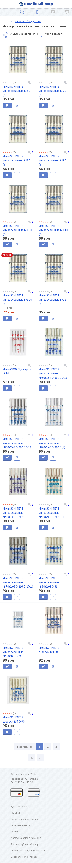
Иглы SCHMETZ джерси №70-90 (14, 719)
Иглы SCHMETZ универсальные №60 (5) (16, 91)
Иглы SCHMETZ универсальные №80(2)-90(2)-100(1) (17, 443)
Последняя (25, 746)
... (40, 758)
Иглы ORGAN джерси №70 (17, 371)
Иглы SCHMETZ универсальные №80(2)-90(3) (49, 582)
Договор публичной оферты (26, 844)
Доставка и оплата (21, 806)
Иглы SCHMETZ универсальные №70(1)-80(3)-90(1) (52, 443)
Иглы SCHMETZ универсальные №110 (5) (53, 230)
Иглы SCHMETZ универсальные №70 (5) (52, 91)
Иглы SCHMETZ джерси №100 (49, 650)
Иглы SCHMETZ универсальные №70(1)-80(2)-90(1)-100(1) (18, 582)
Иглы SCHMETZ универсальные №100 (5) (17, 230)
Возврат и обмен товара (24, 856)
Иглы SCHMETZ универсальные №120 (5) (17, 300)
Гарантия (15, 812)
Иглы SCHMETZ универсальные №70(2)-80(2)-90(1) (52, 513)
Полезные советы (20, 825)
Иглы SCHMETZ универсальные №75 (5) (52, 300)
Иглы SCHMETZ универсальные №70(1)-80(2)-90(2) (16, 513)
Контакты (16, 831)
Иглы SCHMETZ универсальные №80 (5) (16, 160)
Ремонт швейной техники (24, 819)
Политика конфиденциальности (28, 850)
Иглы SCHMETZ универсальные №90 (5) (52, 160)
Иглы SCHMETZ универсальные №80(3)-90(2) (13, 652)
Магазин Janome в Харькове (26, 837)
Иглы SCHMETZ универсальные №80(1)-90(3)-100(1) (53, 373)
